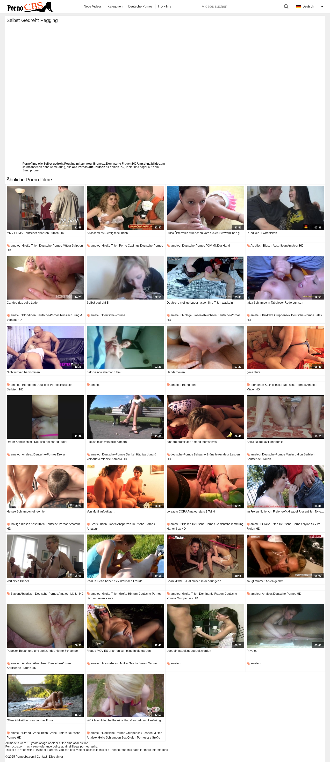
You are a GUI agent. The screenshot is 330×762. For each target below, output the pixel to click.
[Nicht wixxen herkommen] (45, 347)
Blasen (267, 245)
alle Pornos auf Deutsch (88, 167)
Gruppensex (282, 315)
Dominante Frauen (211, 593)
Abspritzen (280, 245)
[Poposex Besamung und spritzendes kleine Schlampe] (45, 626)
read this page (130, 750)
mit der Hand (221, 245)
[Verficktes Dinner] (45, 556)
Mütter (67, 245)
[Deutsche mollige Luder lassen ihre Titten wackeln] (205, 278)
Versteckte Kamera (109, 459)
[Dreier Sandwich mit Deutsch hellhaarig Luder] (45, 417)
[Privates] (285, 626)
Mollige (187, 315)
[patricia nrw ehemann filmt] (125, 347)
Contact (42, 756)
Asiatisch (256, 245)
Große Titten (30, 245)
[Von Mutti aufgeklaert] (125, 486)
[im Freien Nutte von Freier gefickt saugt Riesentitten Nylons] (285, 486)
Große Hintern (128, 593)
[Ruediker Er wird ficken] (285, 208)
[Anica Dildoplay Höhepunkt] (285, 417)
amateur (16, 245)
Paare (110, 598)
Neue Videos (93, 6)
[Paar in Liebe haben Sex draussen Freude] (125, 556)
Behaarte (200, 454)
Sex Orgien (129, 737)
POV (209, 245)
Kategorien (115, 6)
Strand (26, 733)
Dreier (61, 454)
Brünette (212, 454)
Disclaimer (56, 756)
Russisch (66, 315)
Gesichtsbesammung (230, 524)
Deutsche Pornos (140, 6)
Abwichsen (209, 315)
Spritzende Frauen (259, 459)
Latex (318, 315)
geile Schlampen (109, 737)
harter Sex (174, 528)
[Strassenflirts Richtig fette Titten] (125, 208)
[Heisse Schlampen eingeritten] (45, 486)
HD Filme (164, 6)
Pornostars (144, 737)
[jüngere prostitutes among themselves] (205, 417)
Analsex (27, 454)
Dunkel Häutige (136, 454)
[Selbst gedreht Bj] (125, 278)
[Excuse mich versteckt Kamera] (125, 417)
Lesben (235, 454)
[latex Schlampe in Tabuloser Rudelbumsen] (285, 278)
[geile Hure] (285, 347)
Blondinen (29, 315)
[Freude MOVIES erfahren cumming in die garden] (125, 626)
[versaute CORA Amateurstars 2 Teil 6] (205, 486)
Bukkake (267, 315)
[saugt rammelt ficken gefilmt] (285, 556)
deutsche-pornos (50, 245)
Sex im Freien (96, 598)
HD (9, 250)
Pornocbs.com (25, 756)
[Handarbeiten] (205, 347)
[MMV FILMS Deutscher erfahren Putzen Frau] (45, 208)
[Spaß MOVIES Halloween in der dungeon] (205, 556)
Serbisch (12, 389)
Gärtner (153, 663)
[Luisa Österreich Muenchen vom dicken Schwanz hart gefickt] (205, 208)
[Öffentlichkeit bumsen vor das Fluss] (45, 695)
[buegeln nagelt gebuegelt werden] (205, 626)
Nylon (306, 524)
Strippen (77, 245)
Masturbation (294, 454)
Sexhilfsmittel (273, 385)
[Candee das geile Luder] (45, 278)
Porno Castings (129, 245)
